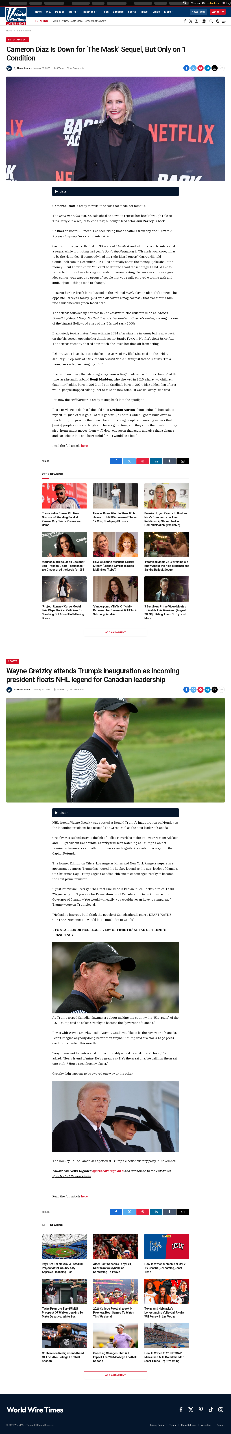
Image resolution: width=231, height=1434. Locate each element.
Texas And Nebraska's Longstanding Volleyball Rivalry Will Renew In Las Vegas (164, 1312)
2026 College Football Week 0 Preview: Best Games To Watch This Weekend (113, 1312)
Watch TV (218, 11)
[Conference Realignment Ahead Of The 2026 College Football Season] (64, 1335)
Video (156, 11)
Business (89, 11)
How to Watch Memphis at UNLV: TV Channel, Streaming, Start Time (165, 1268)
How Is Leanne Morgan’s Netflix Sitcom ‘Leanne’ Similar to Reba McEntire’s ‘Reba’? (113, 566)
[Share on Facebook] (186, 68)
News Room (23, 68)
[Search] (211, 21)
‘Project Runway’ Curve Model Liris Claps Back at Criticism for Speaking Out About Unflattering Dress (63, 612)
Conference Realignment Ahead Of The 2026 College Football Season (63, 1357)
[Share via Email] (215, 68)
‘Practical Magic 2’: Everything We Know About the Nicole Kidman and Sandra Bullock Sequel (166, 566)
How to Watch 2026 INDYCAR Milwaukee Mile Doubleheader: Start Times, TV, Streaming (164, 1357)
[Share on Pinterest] (200, 68)
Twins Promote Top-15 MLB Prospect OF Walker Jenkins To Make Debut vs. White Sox (62, 1312)
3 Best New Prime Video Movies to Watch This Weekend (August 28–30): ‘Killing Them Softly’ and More (165, 612)
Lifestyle (118, 11)
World (72, 11)
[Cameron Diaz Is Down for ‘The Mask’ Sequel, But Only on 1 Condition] (115, 129)
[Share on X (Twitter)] (193, 68)
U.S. (48, 11)
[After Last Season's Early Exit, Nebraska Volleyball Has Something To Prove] (115, 1246)
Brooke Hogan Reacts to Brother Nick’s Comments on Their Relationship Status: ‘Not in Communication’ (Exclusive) (165, 519)
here (84, 446)
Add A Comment (115, 632)
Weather (195, 3)
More (167, 11)
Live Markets (212, 3)
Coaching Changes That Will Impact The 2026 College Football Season (114, 1357)
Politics (59, 11)
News (38, 11)
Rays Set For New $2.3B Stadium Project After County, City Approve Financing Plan (63, 1268)
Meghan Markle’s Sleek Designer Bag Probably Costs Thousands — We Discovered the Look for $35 (64, 566)
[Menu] (224, 21)
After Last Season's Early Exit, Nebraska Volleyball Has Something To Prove (112, 1268)
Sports (132, 11)
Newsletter (198, 11)
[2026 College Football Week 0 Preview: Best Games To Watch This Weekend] (115, 1291)
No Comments (77, 68)
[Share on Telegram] (207, 68)
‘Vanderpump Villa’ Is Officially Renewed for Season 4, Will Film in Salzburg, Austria (115, 610)
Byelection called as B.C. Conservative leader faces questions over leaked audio (97, 21)
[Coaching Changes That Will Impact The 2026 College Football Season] (115, 1335)
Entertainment (17, 39)
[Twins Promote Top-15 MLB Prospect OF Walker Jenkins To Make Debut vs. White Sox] (64, 1291)
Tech (105, 11)
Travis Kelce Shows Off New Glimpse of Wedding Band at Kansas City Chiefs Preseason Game (61, 519)
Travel (144, 11)
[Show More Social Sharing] (222, 68)
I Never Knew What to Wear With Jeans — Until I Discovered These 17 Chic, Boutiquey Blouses (115, 517)
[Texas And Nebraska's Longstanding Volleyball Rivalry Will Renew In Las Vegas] (166, 1291)
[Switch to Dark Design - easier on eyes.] (217, 21)
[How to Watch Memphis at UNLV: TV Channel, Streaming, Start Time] (166, 1246)
